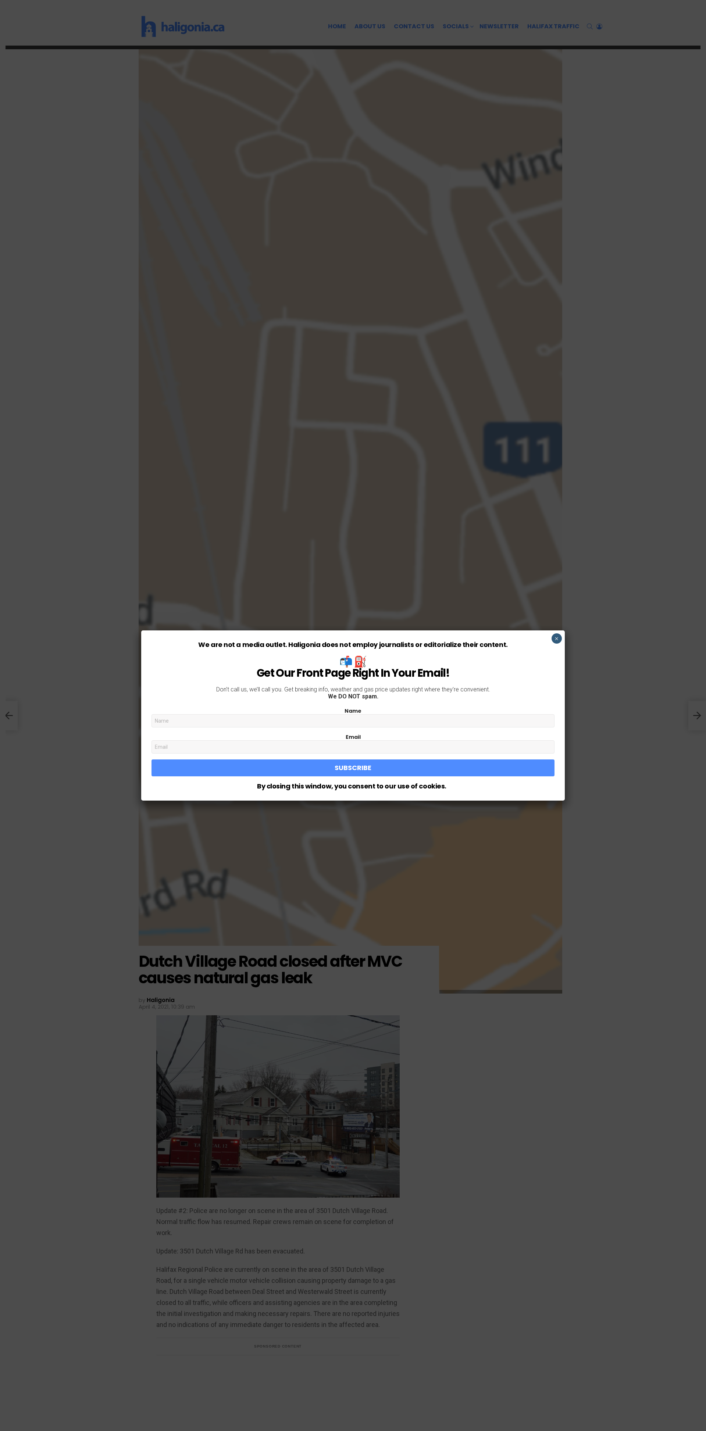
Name (353, 711)
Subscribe (353, 767)
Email (353, 737)
